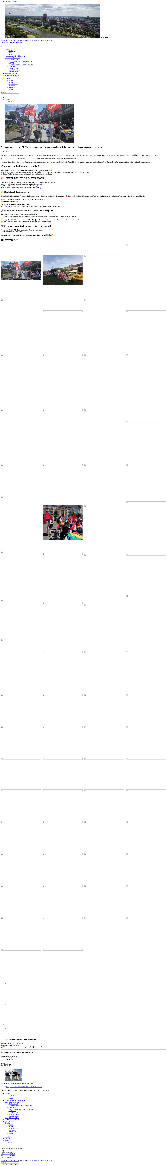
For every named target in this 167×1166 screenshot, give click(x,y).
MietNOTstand (13, 59)
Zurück (3, 1024)
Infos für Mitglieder (14, 70)
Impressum (12, 85)
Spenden (11, 82)
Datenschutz (12, 87)
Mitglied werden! (14, 72)
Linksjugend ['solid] (11, 77)
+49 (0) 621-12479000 (8, 1154)
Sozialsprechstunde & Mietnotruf (15, 56)
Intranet (11, 80)
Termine (11, 54)
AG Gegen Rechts (14, 68)
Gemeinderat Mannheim (12, 75)
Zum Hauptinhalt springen (9, 1)
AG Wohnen (12, 63)
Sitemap (11, 89)
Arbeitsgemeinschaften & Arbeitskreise (20, 61)
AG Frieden (12, 66)
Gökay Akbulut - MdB (12, 73)
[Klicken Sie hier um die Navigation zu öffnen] (1, 46)
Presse (10, 52)
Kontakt (7, 78)
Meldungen (12, 51)
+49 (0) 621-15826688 (8, 1155)
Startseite (7, 49)
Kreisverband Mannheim (12, 58)
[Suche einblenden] (1, 44)
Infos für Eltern (13, 84)
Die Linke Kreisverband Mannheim (12, 42)
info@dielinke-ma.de (7, 1157)
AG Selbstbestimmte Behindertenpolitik (21, 65)
